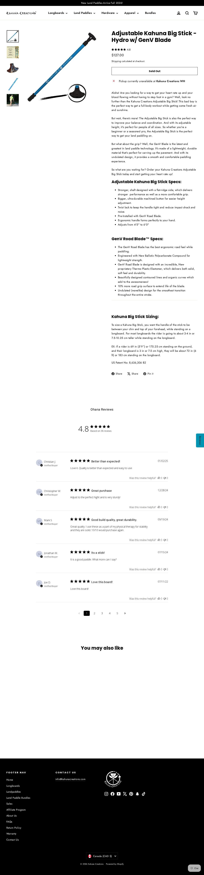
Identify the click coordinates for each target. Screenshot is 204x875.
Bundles (150, 13)
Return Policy (13, 828)
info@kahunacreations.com (70, 779)
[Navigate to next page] (125, 613)
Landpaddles (13, 792)
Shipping (116, 61)
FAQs (9, 822)
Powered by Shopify (115, 864)
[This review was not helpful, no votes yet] (165, 478)
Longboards (56, 13)
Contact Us (12, 840)
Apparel (130, 13)
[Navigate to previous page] (79, 613)
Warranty (11, 833)
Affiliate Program (16, 810)
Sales (9, 804)
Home (9, 780)
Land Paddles (83, 13)
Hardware (109, 13)
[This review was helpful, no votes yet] (159, 478)
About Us (11, 815)
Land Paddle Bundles (18, 798)
